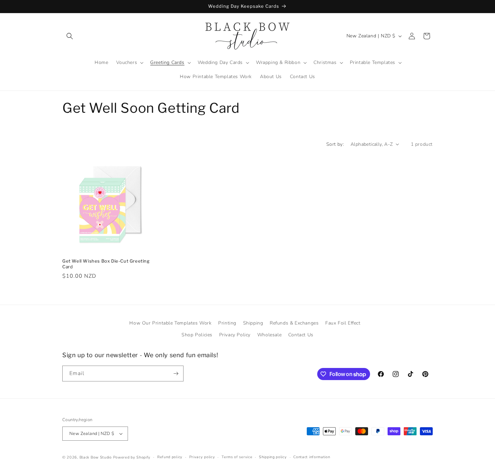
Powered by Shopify (132, 457)
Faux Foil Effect (343, 323)
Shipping (253, 323)
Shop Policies (197, 335)
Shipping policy (273, 457)
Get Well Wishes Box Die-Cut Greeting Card (106, 263)
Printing (227, 323)
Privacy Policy (235, 335)
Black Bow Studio (95, 457)
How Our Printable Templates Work (170, 323)
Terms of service (237, 457)
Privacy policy (202, 457)
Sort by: (335, 144)
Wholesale (269, 335)
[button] (69, 36)
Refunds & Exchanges (294, 323)
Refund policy (170, 457)
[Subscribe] (175, 373)
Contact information (311, 457)
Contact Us (301, 335)
